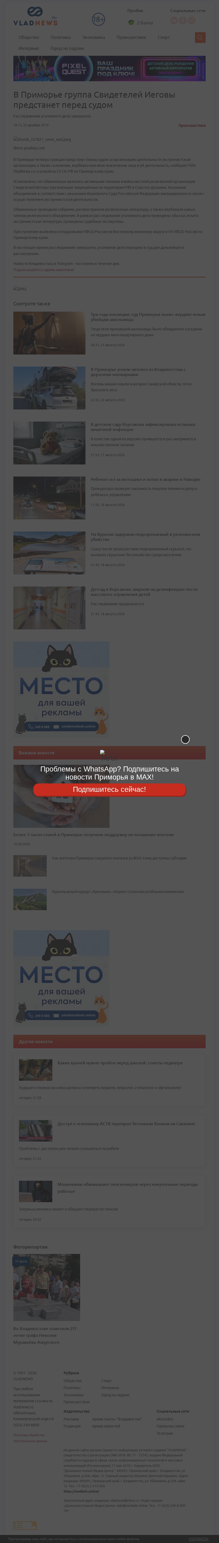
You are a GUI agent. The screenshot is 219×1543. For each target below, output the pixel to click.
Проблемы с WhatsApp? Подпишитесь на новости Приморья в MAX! (109, 773)
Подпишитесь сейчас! (109, 789)
